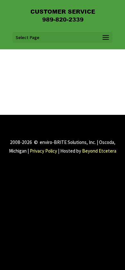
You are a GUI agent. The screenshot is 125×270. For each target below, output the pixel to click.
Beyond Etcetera (99, 151)
